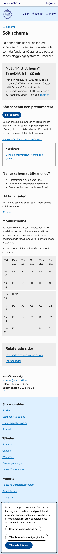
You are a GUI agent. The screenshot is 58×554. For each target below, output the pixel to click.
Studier (6, 410)
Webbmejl (8, 456)
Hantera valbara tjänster (23, 528)
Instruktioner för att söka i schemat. (22, 139)
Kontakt (6, 429)
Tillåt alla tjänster (19, 545)
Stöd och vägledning (13, 416)
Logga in (51, 3)
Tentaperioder (13, 360)
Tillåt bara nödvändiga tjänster (26, 537)
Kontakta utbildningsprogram (18, 484)
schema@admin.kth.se (14, 380)
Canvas (6, 450)
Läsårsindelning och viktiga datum (24, 354)
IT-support (8, 497)
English (39, 13)
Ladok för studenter (13, 469)
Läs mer (44, 94)
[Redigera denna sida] (3, 391)
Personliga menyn (12, 463)
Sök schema (12, 114)
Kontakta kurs (9, 490)
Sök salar (7, 212)
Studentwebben (11, 3)
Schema (7, 444)
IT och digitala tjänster (14, 422)
